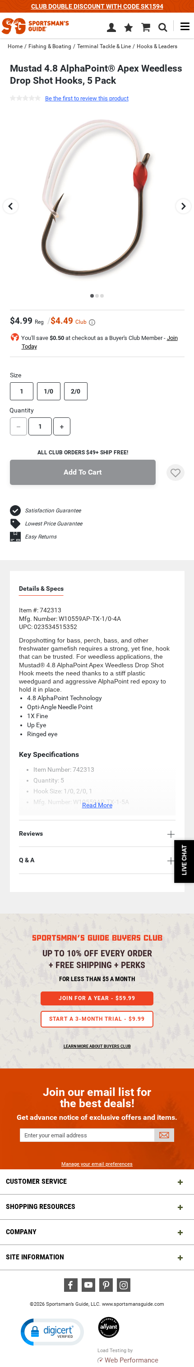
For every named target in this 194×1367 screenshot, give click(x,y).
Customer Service (36, 1181)
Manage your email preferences (97, 1164)
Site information (35, 1257)
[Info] (92, 322)
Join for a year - (97, 998)
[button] (128, 28)
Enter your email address (55, 1135)
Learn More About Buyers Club (97, 1046)
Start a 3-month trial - (97, 1019)
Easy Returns (40, 537)
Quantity (21, 410)
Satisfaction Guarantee (53, 510)
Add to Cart (83, 472)
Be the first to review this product (87, 98)
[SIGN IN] (111, 29)
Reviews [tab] (31, 833)
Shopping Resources (40, 1206)
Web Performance (131, 1360)
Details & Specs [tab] (41, 588)
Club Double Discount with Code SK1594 (97, 6)
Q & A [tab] (26, 860)
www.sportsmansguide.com (133, 1304)
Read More (97, 805)
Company (21, 1231)
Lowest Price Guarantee (53, 524)
